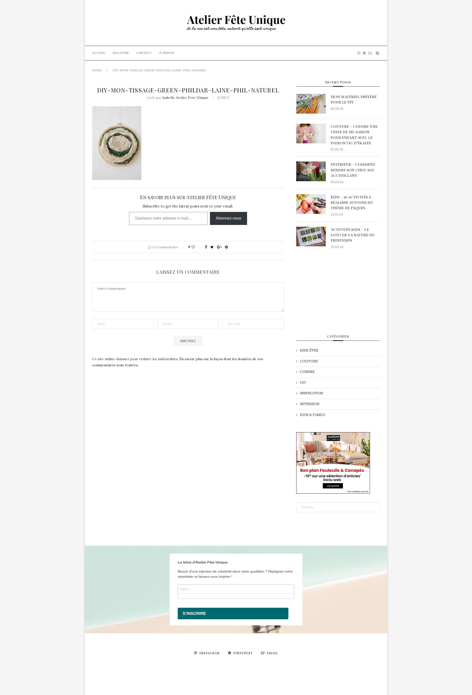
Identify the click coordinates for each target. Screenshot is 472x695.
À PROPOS (167, 53)
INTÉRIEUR (309, 404)
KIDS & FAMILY (312, 415)
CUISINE (307, 372)
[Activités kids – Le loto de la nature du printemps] (311, 236)
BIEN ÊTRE (309, 350)
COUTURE (309, 361)
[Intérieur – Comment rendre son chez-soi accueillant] (311, 171)
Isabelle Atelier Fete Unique (185, 97)
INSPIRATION (311, 393)
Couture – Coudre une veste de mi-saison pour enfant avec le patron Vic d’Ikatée (354, 134)
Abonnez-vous (228, 218)
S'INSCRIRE (194, 613)
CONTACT (144, 53)
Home (97, 70)
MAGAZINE (121, 53)
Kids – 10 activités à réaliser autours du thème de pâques (352, 202)
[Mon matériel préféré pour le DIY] (311, 104)
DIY (303, 382)
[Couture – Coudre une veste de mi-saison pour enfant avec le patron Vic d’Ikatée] (311, 133)
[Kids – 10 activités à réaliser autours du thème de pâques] (311, 204)
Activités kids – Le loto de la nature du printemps (353, 235)
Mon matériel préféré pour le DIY (354, 99)
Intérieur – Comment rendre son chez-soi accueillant (353, 170)
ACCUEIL (98, 53)
